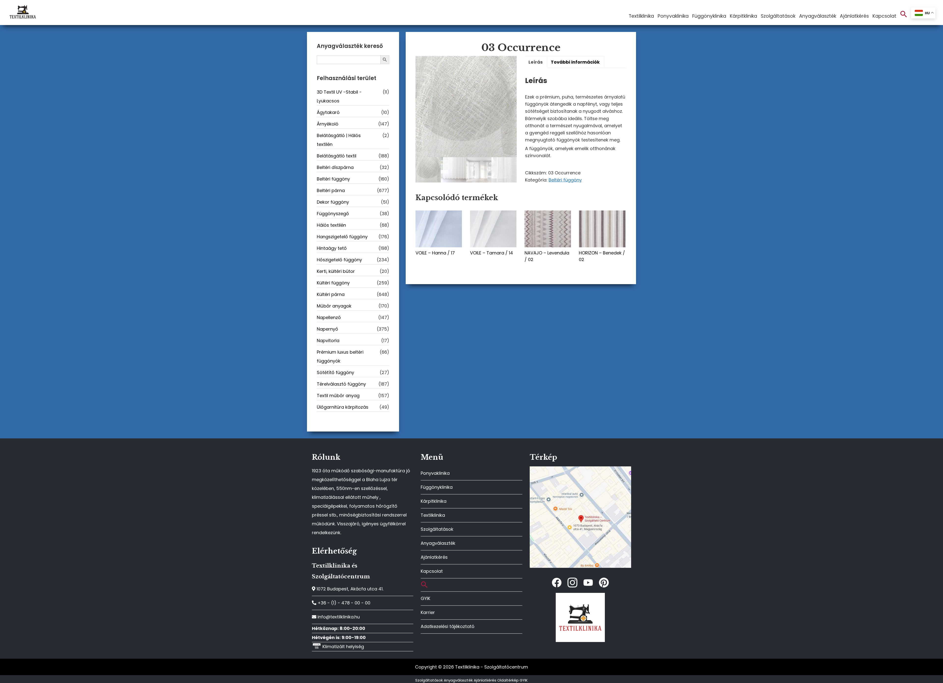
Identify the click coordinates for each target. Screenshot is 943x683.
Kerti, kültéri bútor (336, 271)
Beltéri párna (331, 190)
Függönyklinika (437, 487)
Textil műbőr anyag (338, 395)
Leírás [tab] (535, 62)
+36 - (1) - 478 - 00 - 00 (343, 603)
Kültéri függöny (333, 283)
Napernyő (327, 329)
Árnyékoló (327, 124)
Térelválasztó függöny (341, 384)
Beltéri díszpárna (335, 167)
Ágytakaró (328, 112)
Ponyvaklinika (435, 473)
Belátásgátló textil (336, 156)
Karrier (428, 612)
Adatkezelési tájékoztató (447, 626)
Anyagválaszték (438, 543)
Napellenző (329, 317)
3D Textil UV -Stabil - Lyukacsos (339, 96)
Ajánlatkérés (434, 557)
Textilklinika (433, 515)
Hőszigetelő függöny (339, 260)
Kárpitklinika (433, 501)
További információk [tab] (575, 62)
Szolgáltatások (437, 529)
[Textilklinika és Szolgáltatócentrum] (580, 469)
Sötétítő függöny (335, 372)
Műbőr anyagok (334, 306)
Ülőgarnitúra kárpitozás (342, 407)
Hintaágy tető (332, 248)
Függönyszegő (333, 213)
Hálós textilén (331, 225)
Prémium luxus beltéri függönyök (340, 356)
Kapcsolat (432, 571)
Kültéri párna (331, 294)
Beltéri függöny (565, 180)
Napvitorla (328, 340)
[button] (903, 14)
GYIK (425, 598)
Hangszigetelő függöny (342, 237)
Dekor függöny (333, 202)
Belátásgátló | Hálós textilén (339, 139)
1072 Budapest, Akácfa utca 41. (349, 589)
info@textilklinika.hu (338, 617)
